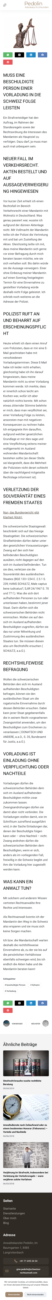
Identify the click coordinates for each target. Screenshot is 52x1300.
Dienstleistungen (14, 1213)
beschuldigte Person (15, 985)
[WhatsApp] (8, 54)
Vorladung (10, 991)
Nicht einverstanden (35, 1294)
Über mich (9, 1218)
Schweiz (35, 985)
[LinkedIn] (31, 54)
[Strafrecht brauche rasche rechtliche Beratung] (26, 1063)
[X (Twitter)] (19, 54)
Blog (6, 1223)
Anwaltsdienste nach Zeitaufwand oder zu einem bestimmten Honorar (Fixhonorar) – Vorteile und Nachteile (25, 1128)
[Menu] (4, 5)
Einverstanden (14, 1294)
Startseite (9, 1208)
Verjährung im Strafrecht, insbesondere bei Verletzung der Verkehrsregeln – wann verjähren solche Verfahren (25, 1176)
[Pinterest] (8, 62)
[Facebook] (42, 54)
